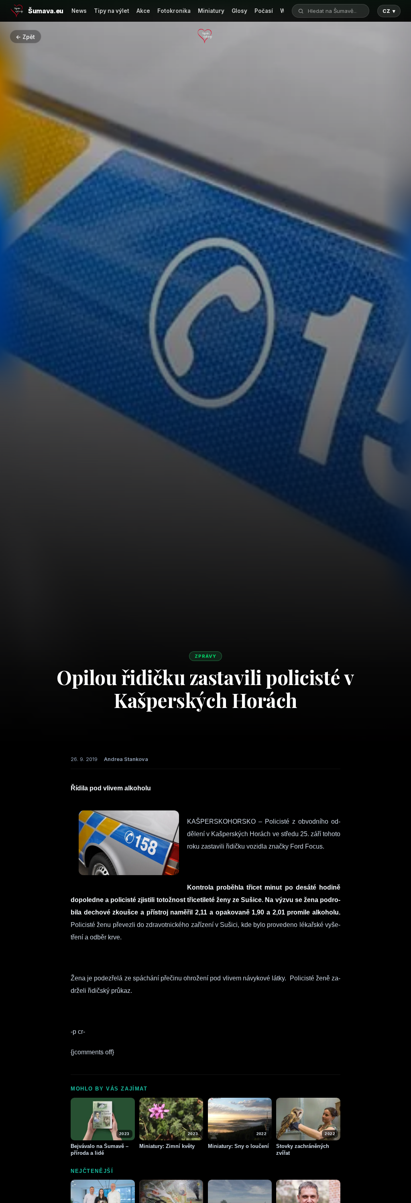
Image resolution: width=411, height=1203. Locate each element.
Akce (143, 11)
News (79, 11)
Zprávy (205, 656)
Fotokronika (174, 11)
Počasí (263, 11)
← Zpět (25, 36)
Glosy (239, 11)
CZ (389, 11)
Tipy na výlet (111, 11)
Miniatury (211, 11)
